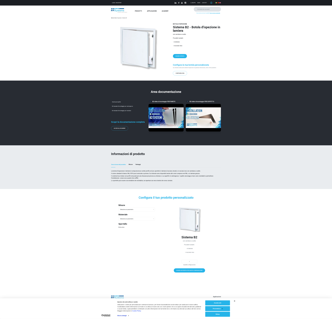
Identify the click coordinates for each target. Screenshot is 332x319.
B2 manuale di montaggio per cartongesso (122, 106)
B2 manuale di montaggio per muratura (121, 110)
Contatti (204, 2)
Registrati (118, 2)
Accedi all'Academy (119, 128)
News (198, 2)
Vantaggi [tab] (138, 164)
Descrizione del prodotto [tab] (118, 164)
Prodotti (138, 11)
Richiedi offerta (180, 56)
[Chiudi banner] (234, 301)
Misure (121, 205)
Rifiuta (218, 314)
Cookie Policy (136, 311)
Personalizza (217, 308)
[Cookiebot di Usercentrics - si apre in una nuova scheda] (106, 315)
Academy (165, 11)
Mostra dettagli (122, 315)
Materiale (122, 214)
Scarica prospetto (116, 102)
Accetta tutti (217, 303)
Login (113, 2)
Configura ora (180, 73)
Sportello (122, 224)
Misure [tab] (131, 164)
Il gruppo (193, 2)
